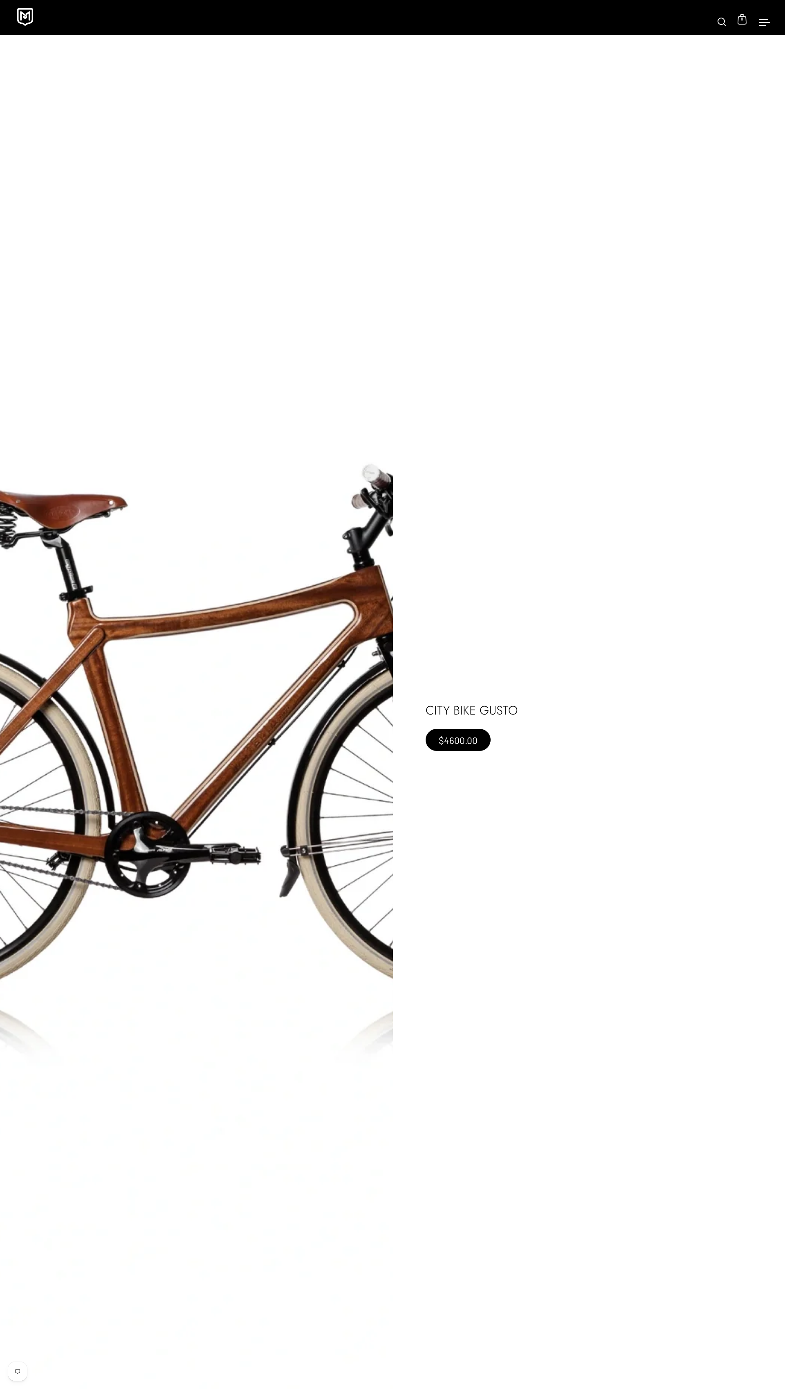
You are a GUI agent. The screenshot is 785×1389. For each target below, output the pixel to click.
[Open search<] (722, 17)
